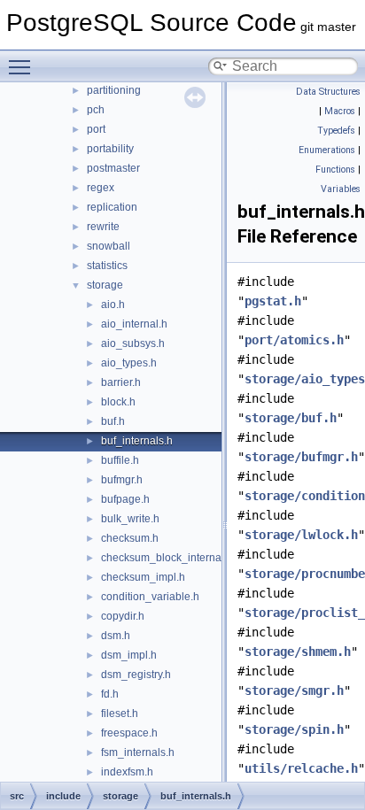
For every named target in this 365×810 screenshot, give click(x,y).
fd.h (110, 694)
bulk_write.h (130, 519)
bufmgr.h (122, 480)
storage (105, 285)
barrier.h (121, 382)
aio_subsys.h (133, 343)
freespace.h (129, 733)
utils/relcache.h (301, 768)
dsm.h (115, 635)
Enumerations (327, 150)
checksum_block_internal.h (167, 558)
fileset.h (119, 713)
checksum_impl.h (143, 577)
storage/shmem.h (298, 651)
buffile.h (120, 460)
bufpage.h (125, 499)
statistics (107, 265)
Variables (341, 189)
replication (112, 207)
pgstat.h (273, 301)
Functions (335, 169)
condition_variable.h (150, 596)
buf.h (113, 421)
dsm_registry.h (136, 674)
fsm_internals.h (138, 752)
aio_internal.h (134, 324)
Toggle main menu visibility (23, 66)
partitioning (114, 90)
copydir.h (122, 616)
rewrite (103, 226)
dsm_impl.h (129, 655)
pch (96, 110)
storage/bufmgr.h (301, 457)
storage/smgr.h (294, 690)
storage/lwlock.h (301, 535)
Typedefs (336, 130)
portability (110, 149)
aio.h (113, 304)
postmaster (113, 168)
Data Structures (328, 91)
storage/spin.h (294, 729)
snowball (108, 246)
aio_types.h (129, 363)
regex (100, 187)
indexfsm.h (127, 772)
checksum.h (130, 538)
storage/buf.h (291, 418)
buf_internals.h (137, 441)
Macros (339, 111)
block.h (118, 402)
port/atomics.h (294, 340)
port (96, 129)
